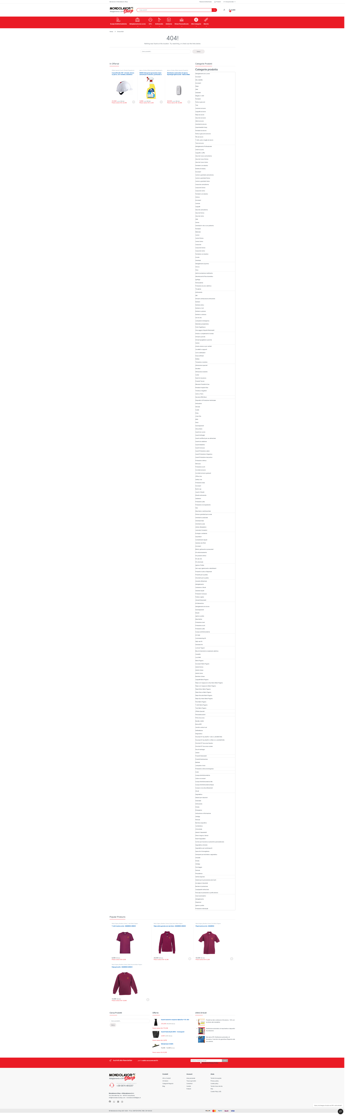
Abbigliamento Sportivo (202, 263)
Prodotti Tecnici (199, 381)
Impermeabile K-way (201, 127)
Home (111, 31)
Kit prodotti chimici (200, 555)
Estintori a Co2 (199, 308)
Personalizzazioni (200, 714)
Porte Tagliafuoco (200, 327)
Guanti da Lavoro (200, 432)
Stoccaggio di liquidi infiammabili (204, 330)
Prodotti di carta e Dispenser (203, 571)
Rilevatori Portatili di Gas (202, 384)
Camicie (197, 203)
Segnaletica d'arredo (201, 845)
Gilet (196, 89)
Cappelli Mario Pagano (201, 679)
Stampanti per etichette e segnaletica (206, 854)
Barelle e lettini (199, 721)
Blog (163, 1086)
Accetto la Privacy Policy (210, 1063)
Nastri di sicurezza (200, 378)
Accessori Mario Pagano (202, 664)
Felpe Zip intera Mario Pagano (204, 698)
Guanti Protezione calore (202, 451)
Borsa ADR (198, 724)
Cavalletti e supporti (201, 349)
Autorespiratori (199, 425)
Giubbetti (198, 92)
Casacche (198, 244)
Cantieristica (199, 826)
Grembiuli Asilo (199, 520)
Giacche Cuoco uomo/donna (203, 156)
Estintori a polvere (200, 311)
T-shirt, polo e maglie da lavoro (204, 140)
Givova (197, 267)
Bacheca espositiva (201, 823)
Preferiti (189, 1089)
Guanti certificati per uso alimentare (205, 438)
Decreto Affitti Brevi (201, 397)
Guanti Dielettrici (200, 444)
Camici (197, 235)
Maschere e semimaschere (203, 511)
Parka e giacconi (200, 102)
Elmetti (197, 613)
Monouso (198, 463)
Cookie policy (214, 1083)
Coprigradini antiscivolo (202, 889)
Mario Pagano (199, 660)
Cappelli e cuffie (200, 153)
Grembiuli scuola (200, 524)
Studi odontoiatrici (200, 896)
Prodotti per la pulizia (201, 574)
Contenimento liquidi (201, 540)
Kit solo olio (198, 559)
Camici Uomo (199, 241)
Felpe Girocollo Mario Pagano (203, 695)
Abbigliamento (199, 584)
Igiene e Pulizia (143, 70)
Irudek (197, 410)
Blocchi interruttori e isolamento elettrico (206, 651)
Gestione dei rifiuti (200, 543)
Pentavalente (199, 282)
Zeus (196, 270)
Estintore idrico (199, 305)
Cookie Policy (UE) (216, 1091)
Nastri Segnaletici (200, 838)
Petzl (196, 422)
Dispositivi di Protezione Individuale (205, 400)
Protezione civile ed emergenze (204, 768)
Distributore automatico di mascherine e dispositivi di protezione (220, 1029)
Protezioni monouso (201, 594)
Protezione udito (200, 501)
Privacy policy (215, 1081)
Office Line (198, 476)
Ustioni (197, 752)
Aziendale (198, 800)
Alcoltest (197, 368)
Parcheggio (198, 867)
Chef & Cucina (199, 149)
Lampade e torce (200, 765)
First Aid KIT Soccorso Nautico (204, 743)
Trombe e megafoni (201, 390)
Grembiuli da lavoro (200, 124)
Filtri (196, 508)
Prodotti (218, 1)
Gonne (197, 222)
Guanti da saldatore (201, 441)
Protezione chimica (200, 460)
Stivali (197, 791)
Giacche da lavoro (200, 118)
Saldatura (198, 498)
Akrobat (197, 406)
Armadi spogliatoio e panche (203, 340)
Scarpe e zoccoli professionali (204, 788)
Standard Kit (199, 644)
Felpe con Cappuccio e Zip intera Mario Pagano (209, 683)
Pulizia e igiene (199, 597)
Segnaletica (198, 794)
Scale (197, 772)
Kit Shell (197, 635)
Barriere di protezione (201, 886)
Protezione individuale (201, 908)
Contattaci (190, 1083)
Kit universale (199, 562)
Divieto (197, 807)
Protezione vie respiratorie (202, 505)
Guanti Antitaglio (200, 435)
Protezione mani (200, 622)
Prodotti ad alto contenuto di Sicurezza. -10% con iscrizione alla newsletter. (220, 1021)
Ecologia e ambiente (201, 533)
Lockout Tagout (199, 648)
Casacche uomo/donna (202, 184)
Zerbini (197, 343)
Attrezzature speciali (201, 365)
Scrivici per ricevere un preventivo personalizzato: (209, 842)
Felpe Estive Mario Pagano (203, 689)
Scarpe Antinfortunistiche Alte (203, 781)
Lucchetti (198, 657)
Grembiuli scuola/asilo (201, 517)
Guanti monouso (200, 448)
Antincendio (198, 292)
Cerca (198, 51)
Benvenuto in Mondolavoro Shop (119, 1)
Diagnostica (198, 733)
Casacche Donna (200, 187)
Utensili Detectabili (200, 600)
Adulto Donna (199, 667)
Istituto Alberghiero (200, 527)
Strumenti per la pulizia (202, 578)
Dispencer (198, 902)
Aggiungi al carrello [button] (132, 101)
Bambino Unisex (200, 676)
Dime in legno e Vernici (201, 835)
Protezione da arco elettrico (203, 286)
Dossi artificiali (199, 356)
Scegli (189, 958)
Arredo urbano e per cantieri (203, 346)
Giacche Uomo (199, 216)
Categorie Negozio (167, 1083)
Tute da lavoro (199, 143)
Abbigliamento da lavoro (202, 606)
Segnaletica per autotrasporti (203, 848)
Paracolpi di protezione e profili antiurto (206, 892)
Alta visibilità (199, 80)
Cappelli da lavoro (200, 111)
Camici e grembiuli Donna (202, 178)
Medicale (198, 232)
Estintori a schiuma (200, 314)
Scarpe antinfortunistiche (202, 632)
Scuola (197, 257)
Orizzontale (198, 829)
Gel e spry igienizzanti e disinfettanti (205, 568)
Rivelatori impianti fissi (201, 387)
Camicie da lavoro (200, 108)
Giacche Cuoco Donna (201, 159)
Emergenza (198, 810)
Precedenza (198, 873)
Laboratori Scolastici (201, 530)
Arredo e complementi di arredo (204, 333)
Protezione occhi (200, 467)
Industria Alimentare (201, 581)
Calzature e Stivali (200, 587)
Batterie (197, 762)
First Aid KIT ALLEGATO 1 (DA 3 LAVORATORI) (208, 737)
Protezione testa (200, 482)
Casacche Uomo (200, 190)
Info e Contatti (166, 1078)
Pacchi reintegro (200, 749)
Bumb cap (198, 489)
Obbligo (197, 816)
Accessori (198, 76)
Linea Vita (198, 416)
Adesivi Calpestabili (201, 832)
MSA (196, 419)
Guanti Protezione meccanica (203, 457)
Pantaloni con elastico (201, 165)
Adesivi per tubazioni (201, 797)
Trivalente (198, 289)
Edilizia (197, 359)
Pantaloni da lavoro (200, 130)
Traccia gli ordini (191, 1081)
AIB (196, 295)
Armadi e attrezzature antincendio (205, 298)
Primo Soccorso (199, 718)
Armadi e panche (200, 336)
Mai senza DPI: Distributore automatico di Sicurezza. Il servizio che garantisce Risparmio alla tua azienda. (220, 1039)
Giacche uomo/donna (201, 209)
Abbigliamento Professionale (203, 146)
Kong (196, 413)
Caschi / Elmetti (123, 70)
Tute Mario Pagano (200, 708)
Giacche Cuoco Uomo (201, 162)
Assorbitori (198, 536)
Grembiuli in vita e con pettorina (204, 225)
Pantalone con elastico (201, 254)
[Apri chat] (340, 1111)
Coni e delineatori (200, 352)
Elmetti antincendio (200, 495)
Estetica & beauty (200, 168)
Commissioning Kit (200, 638)
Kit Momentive (199, 603)
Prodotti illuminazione (201, 759)
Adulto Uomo (199, 673)
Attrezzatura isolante (201, 371)
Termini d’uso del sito (217, 1086)
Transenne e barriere (201, 362)
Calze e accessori (200, 778)
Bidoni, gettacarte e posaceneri (204, 549)
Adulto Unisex (199, 670)
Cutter (197, 375)
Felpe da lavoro (199, 114)
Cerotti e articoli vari (201, 727)
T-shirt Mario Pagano (201, 705)
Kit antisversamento (201, 552)
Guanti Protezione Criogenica (203, 454)
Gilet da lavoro (199, 121)
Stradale (197, 857)
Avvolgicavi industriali (201, 883)
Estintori (197, 302)
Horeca (197, 197)
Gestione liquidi (199, 590)
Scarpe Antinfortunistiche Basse (204, 784)
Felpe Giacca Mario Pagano (203, 692)
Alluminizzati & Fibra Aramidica (204, 276)
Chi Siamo (165, 1081)
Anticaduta (198, 403)
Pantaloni (198, 99)
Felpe (196, 86)
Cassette (198, 654)
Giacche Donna (199, 213)
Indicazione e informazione (203, 813)
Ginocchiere (198, 429)
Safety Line (198, 479)
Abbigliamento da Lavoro (202, 73)
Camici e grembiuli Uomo (202, 181)
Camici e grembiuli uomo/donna (204, 175)
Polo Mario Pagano (200, 702)
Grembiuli (198, 260)
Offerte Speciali (115, 70)
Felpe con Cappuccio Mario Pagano (205, 686)
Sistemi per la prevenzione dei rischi (205, 880)
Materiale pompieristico (202, 324)
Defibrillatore (199, 730)
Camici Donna (199, 238)
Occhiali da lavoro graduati (203, 473)
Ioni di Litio (198, 317)
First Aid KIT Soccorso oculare (204, 746)
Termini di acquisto (216, 1078)
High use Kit (198, 641)
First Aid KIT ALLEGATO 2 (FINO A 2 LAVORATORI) (210, 740)
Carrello (189, 1086)
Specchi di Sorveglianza (202, 851)
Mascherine (198, 619)
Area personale (229, 1)
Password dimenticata (205, 1)
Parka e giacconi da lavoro (203, 133)
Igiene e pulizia (199, 616)
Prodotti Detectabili (200, 756)
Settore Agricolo (200, 876)
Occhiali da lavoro (200, 470)
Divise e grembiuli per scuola (203, 514)
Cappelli (197, 206)
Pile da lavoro (199, 137)
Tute (196, 105)
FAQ (212, 1089)
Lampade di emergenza (202, 321)
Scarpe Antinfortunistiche (202, 775)
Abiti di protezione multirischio (204, 273)
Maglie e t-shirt (199, 95)
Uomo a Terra (199, 394)
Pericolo (197, 819)
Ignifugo (197, 279)
